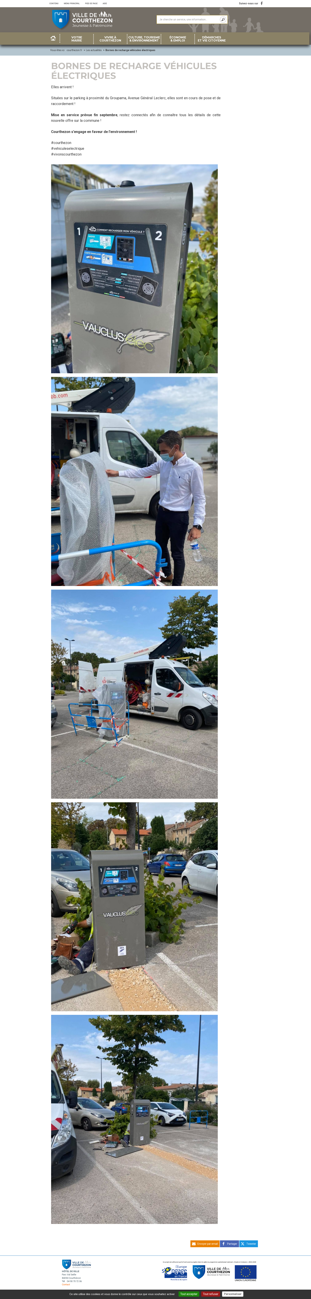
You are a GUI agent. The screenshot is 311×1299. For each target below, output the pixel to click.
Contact (66, 1284)
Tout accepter (188, 1294)
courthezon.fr (74, 50)
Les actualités (94, 50)
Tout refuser (210, 1294)
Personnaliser (233, 1294)
